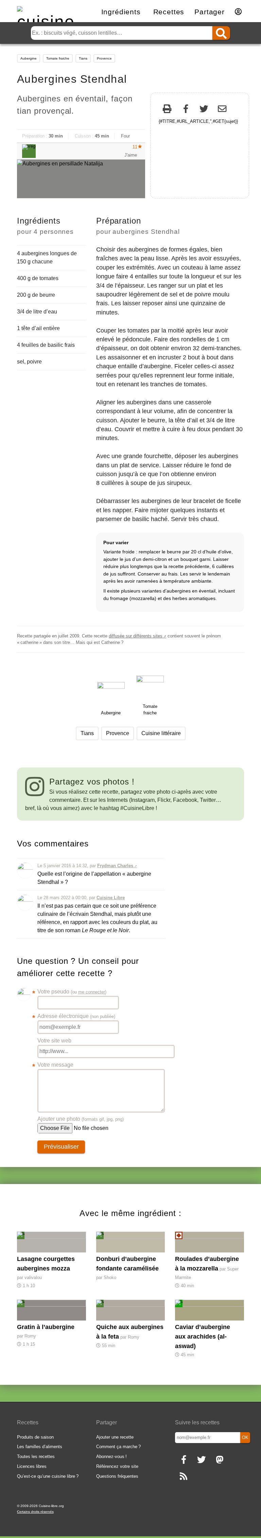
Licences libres (32, 1466)
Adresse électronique (76, 1016)
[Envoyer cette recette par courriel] (222, 109)
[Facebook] (185, 109)
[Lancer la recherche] (221, 33)
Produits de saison (35, 1437)
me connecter (91, 991)
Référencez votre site (117, 1466)
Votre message (55, 1065)
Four (125, 136)
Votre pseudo (71, 992)
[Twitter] (203, 109)
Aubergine (28, 58)
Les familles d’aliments (39, 1446)
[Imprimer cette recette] (167, 109)
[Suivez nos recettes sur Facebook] (183, 1460)
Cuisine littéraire (161, 733)
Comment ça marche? (118, 1446)
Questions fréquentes (117, 1476)
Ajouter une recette (115, 1437)
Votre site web (54, 1040)
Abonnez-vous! (111, 1456)
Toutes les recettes (36, 1456)
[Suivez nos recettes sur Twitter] (201, 1460)
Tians (83, 58)
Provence (104, 58)
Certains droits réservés (35, 1511)
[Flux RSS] (183, 1477)
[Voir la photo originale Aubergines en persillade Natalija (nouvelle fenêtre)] (81, 179)
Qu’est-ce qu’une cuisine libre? (48, 1476)
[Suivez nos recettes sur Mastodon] (219, 1460)
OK (245, 1437)
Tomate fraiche (57, 58)
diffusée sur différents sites (135, 635)
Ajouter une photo (80, 1119)
